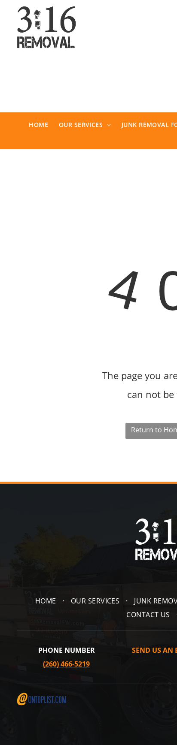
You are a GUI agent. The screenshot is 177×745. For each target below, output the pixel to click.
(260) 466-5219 (66, 664)
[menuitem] (33, 125)
